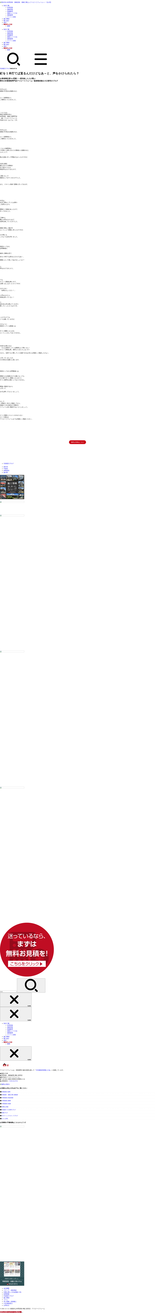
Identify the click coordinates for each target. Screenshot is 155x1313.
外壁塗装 (10, 7)
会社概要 (6, 1288)
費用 (8, 26)
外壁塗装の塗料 (6, 1091)
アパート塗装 (11, 17)
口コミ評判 (5, 1118)
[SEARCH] (13, 65)
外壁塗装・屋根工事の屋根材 (10, 1094)
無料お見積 (5, 1106)
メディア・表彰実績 (10, 1290)
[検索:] (8, 991)
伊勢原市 (6, 470)
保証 (5, 22)
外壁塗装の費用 (6, 1100)
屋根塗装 (10, 9)
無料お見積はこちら (77, 442)
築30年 (6, 472)
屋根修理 (10, 15)
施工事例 (6, 19)
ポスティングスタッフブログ (10, 1115)
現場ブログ (5, 1112)
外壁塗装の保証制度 (7, 1097)
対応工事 (6, 5)
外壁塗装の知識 (6, 1103)
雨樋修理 (10, 11)
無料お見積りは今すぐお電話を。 (11, 1312)
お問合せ (6, 1305)
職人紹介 (6, 20)
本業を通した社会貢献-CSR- (13, 1292)
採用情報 (6, 1294)
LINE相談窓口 (8, 1303)
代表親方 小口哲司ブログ (9, 1109)
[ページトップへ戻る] (22, 1312)
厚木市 (6, 467)
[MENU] (40, 65)
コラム (6, 1299)
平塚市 (6, 468)
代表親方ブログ (5, 68)
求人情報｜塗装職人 (10, 1301)
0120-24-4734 (14, 1081)
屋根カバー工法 (12, 13)
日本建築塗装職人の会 (43, 1070)
